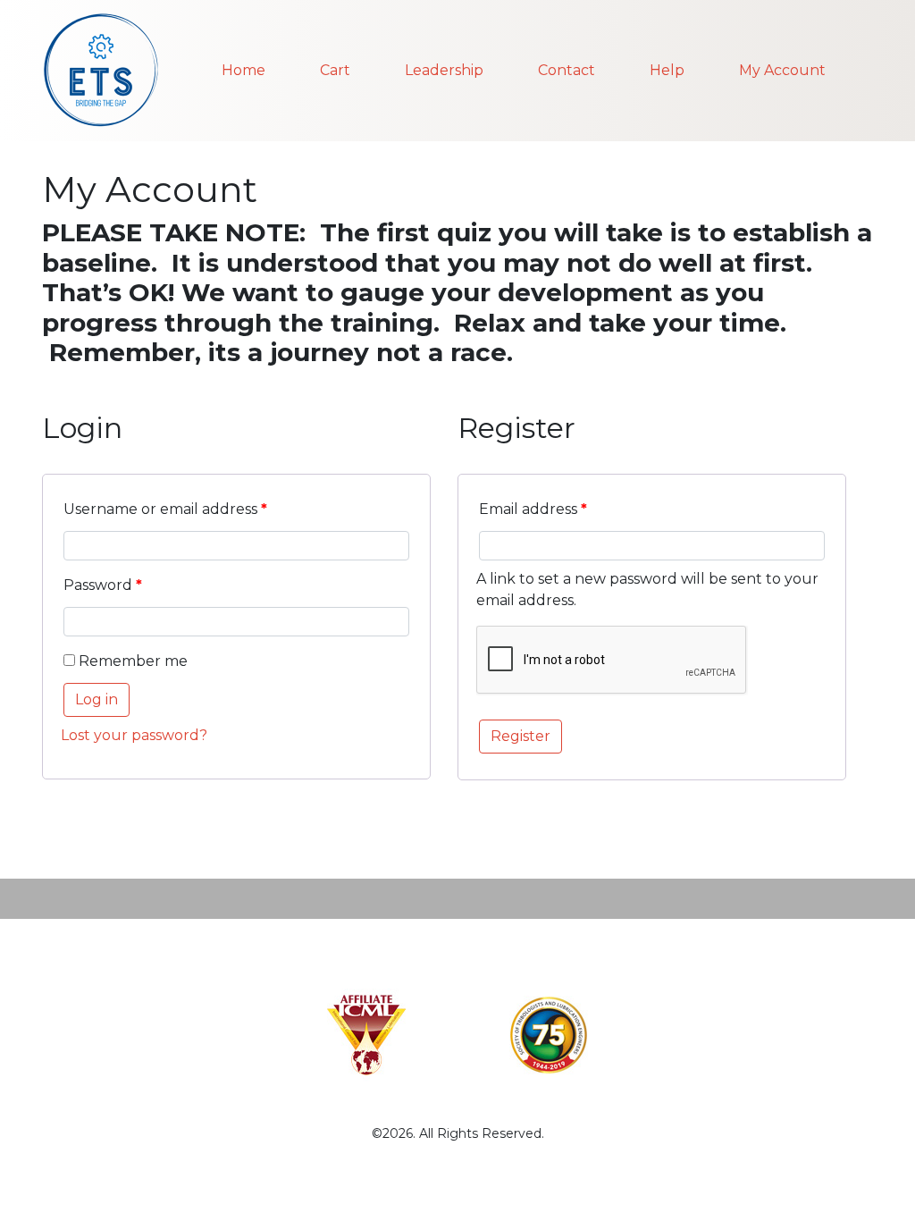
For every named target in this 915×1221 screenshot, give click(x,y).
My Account (782, 70)
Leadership (444, 70)
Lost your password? (134, 735)
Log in (96, 699)
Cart (335, 70)
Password (102, 585)
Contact (566, 70)
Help (667, 70)
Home (243, 70)
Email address (533, 509)
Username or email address (165, 509)
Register (520, 736)
